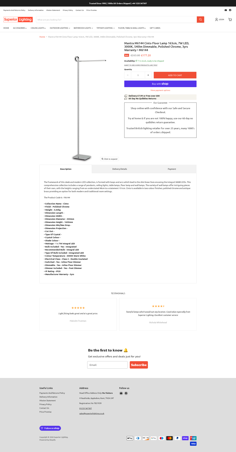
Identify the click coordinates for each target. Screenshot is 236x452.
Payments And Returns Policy (14, 10)
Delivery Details (119, 169)
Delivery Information (36, 10)
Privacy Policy (68, 10)
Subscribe (139, 364)
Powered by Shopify (47, 440)
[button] (220, 19)
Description (65, 169)
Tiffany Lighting (105, 28)
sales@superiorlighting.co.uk (91, 413)
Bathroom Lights (82, 28)
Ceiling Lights (38, 28)
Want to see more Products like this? (140, 65)
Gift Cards (155, 28)
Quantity (128, 69)
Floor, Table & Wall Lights (131, 28)
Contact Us (80, 10)
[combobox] (116, 19)
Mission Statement (53, 10)
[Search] (200, 19)
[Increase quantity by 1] (148, 75)
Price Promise (91, 10)
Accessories (19, 28)
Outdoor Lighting (59, 28)
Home (6, 28)
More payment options (160, 90)
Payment (172, 169)
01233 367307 (85, 408)
